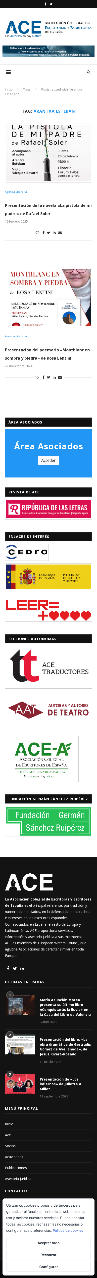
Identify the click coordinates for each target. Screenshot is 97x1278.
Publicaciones (16, 1167)
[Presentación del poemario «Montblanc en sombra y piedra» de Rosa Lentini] (48, 297)
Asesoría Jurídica (18, 1178)
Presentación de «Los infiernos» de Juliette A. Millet (61, 1084)
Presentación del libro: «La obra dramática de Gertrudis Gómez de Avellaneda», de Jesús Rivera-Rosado (65, 1046)
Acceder (48, 460)
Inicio (9, 89)
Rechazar (48, 1255)
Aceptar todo (49, 1243)
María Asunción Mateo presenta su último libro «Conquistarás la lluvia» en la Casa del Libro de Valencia (65, 1007)
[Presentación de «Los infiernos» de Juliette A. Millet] (20, 1084)
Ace (8, 1135)
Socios (10, 1145)
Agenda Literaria (16, 191)
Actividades (14, 1156)
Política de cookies (68, 1230)
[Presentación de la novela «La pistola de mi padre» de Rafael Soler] (48, 153)
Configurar (48, 1267)
